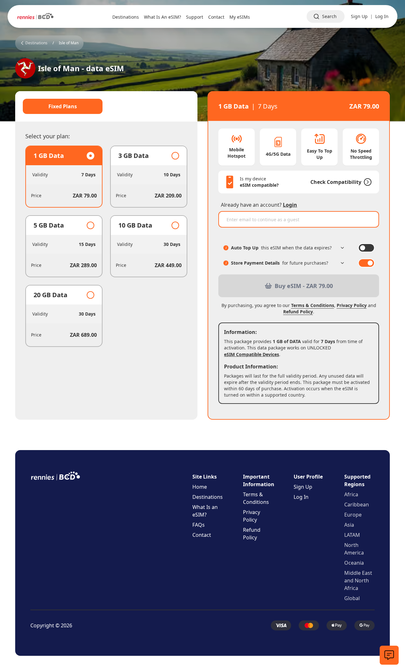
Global (352, 598)
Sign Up (359, 16)
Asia (349, 524)
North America (354, 549)
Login (290, 204)
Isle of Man (68, 43)
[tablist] (106, 106)
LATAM (352, 534)
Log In (382, 16)
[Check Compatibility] (366, 182)
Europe (353, 514)
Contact (201, 534)
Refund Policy (298, 312)
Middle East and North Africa (358, 580)
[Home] (35, 16)
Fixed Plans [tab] (62, 106)
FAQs (198, 524)
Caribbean (356, 504)
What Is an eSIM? (205, 511)
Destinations (207, 496)
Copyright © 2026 (51, 625)
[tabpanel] (106, 246)
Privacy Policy (352, 305)
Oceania (354, 562)
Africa (351, 494)
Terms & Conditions (312, 305)
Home (199, 486)
